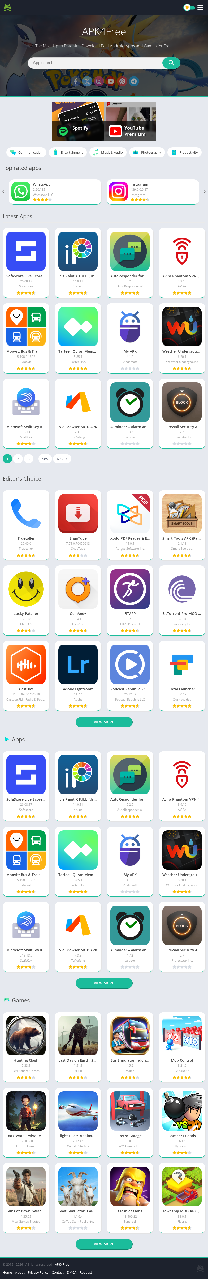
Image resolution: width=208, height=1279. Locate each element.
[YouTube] (111, 81)
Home (7, 1272)
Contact (58, 1272)
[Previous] (4, 192)
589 (45, 458)
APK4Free (62, 1264)
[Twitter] (87, 81)
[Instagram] (99, 81)
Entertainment (72, 152)
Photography (151, 152)
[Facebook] (76, 81)
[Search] (171, 63)
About (20, 1272)
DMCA (71, 1272)
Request (86, 1272)
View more (104, 722)
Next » (62, 458)
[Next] (204, 192)
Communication (30, 152)
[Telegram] (134, 81)
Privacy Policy (38, 1272)
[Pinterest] (122, 81)
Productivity (188, 152)
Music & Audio (112, 152)
